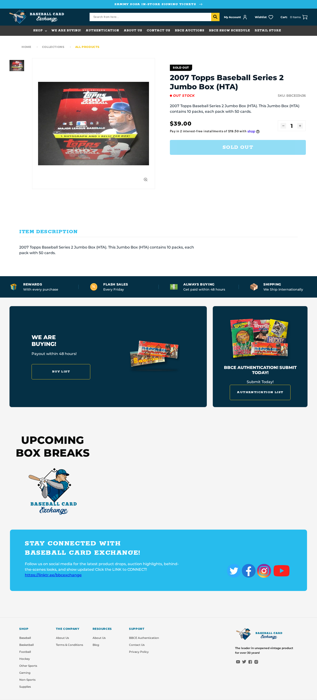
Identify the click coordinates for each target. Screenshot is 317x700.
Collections (53, 47)
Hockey (24, 658)
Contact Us (137, 645)
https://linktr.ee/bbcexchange (53, 575)
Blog (96, 645)
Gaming (24, 672)
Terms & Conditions (69, 645)
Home (26, 47)
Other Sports (28, 665)
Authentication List (260, 392)
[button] (40, 31)
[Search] (215, 17)
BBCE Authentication (144, 638)
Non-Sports (27, 679)
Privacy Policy (139, 652)
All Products (87, 47)
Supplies (25, 686)
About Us (62, 638)
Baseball (25, 638)
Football (25, 652)
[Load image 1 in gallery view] (16, 65)
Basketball (26, 645)
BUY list (61, 372)
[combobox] (155, 17)
